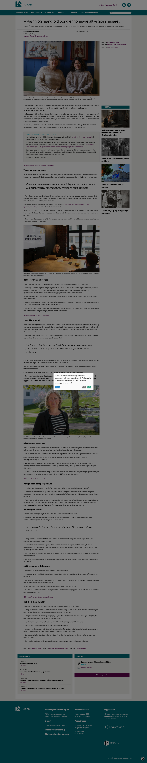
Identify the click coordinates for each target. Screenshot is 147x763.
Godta (89, 387)
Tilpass (58, 387)
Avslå (83, 387)
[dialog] (74, 381)
